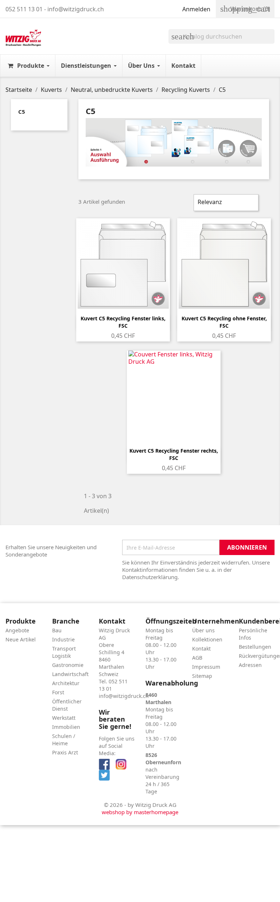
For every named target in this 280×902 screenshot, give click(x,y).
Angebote (17, 630)
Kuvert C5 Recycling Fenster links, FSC (123, 322)
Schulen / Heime (63, 740)
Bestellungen (255, 646)
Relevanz (225, 202)
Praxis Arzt (65, 752)
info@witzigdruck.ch (124, 695)
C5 (21, 111)
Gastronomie (67, 664)
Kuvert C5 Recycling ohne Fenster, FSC (224, 322)
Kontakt (201, 648)
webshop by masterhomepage (140, 812)
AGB (197, 657)
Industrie (63, 639)
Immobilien (66, 726)
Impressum (206, 666)
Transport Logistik (64, 652)
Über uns (203, 630)
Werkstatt (63, 717)
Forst (58, 692)
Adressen (250, 664)
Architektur (65, 683)
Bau (57, 630)
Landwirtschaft (70, 674)
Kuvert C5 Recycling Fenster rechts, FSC (173, 454)
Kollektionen (207, 639)
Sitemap (202, 675)
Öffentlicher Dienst (67, 705)
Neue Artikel (20, 639)
